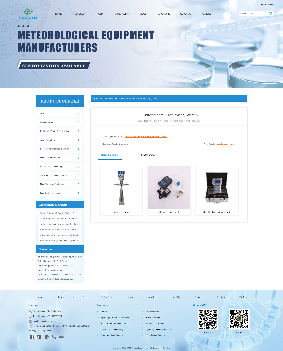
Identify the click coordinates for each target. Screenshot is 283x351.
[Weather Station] (28, 13)
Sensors (104, 312)
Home (58, 13)
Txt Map (243, 297)
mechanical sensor (226, 144)
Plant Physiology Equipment (113, 335)
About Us (185, 13)
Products (80, 13)
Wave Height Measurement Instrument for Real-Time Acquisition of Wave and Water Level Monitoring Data (60, 218)
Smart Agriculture (153, 318)
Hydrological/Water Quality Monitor (116, 318)
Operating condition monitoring (159, 329)
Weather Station (176, 121)
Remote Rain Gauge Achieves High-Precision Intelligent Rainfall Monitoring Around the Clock (60, 240)
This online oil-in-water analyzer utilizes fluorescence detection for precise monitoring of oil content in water (60, 235)
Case (100, 13)
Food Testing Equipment (156, 335)
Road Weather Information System (115, 323)
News (143, 13)
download (152, 297)
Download (164, 13)
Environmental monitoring (112, 329)
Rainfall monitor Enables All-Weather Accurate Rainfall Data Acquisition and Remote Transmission (60, 229)
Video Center (122, 13)
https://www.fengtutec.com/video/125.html (146, 136)
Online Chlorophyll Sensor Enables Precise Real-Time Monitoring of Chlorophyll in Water (60, 213)
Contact (206, 13)
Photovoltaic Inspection (156, 323)
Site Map (221, 297)
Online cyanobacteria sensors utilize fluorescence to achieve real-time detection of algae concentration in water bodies (60, 224)
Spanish (271, 5)
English (262, 5)
